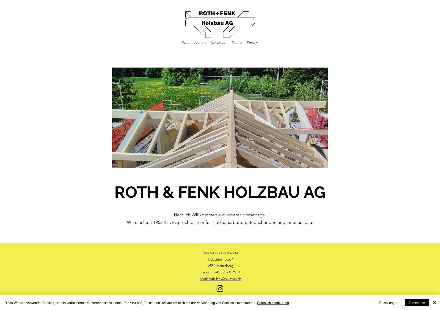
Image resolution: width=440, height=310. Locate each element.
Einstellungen (388, 302)
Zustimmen (417, 302)
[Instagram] (219, 288)
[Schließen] (434, 302)
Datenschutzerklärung (273, 302)
